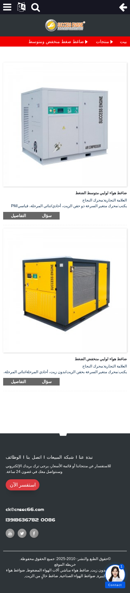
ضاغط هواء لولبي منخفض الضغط (101, 359)
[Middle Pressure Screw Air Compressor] (65, 124)
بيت (123, 41)
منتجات (102, 41)
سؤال (47, 215)
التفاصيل (18, 215)
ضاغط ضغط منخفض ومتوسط (56, 41)
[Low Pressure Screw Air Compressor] (65, 290)
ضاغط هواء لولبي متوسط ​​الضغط (101, 193)
